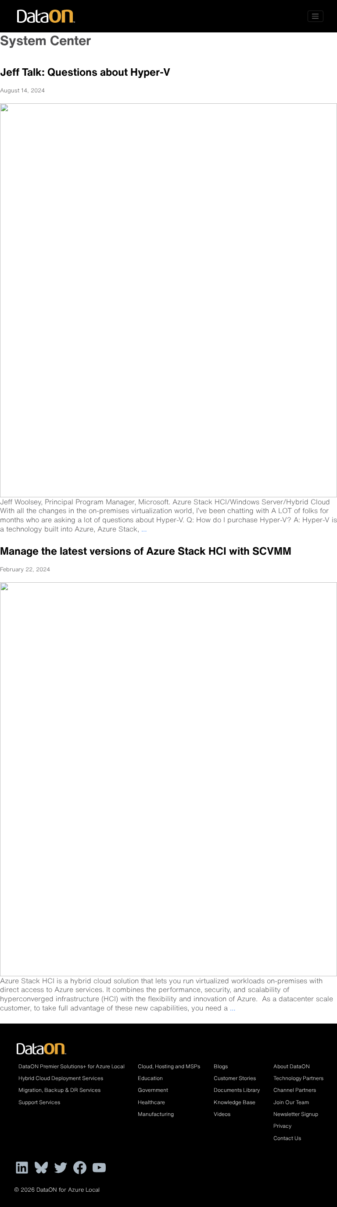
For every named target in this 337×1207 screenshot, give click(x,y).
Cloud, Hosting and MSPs (169, 1066)
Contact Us (287, 1138)
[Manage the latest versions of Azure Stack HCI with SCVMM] (168, 778)
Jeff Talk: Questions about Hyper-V (85, 72)
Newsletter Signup (295, 1114)
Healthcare (151, 1102)
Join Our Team (291, 1102)
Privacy (282, 1126)
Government (153, 1090)
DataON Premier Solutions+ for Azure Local (71, 1066)
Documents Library (237, 1090)
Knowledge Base (234, 1102)
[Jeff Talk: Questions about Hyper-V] (168, 299)
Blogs (221, 1066)
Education (150, 1078)
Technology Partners (298, 1078)
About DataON (291, 1066)
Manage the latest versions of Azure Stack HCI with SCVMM (145, 550)
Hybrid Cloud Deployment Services (60, 1078)
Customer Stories (235, 1078)
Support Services (39, 1102)
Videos (222, 1114)
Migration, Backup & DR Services (59, 1090)
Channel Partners (294, 1090)
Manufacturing (156, 1114)
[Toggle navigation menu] (315, 16)
